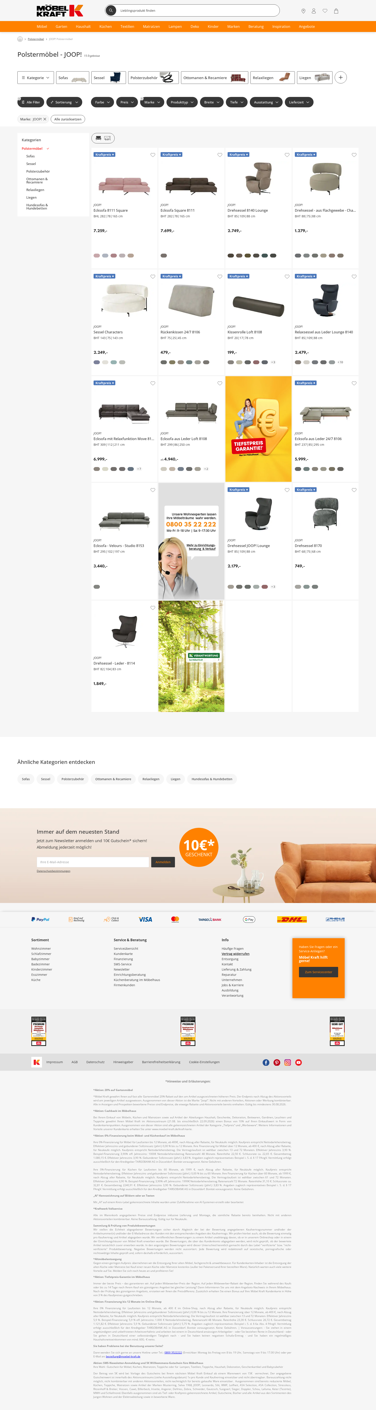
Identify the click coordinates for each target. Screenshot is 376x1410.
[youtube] (298, 1062)
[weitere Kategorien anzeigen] (341, 77)
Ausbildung (230, 990)
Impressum (54, 1062)
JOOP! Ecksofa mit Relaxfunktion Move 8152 (122, 378)
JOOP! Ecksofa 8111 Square (111, 149)
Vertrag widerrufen (236, 954)
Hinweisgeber (123, 1062)
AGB (75, 1062)
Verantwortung (232, 995)
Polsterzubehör (144, 77)
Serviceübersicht (126, 948)
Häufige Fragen (233, 948)
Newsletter (122, 969)
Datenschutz (95, 1062)
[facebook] (266, 1062)
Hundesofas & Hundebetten (37, 206)
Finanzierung (123, 959)
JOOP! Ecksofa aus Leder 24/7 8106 (318, 378)
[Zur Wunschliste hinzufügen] (153, 155)
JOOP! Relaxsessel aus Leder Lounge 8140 (323, 271)
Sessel (99, 77)
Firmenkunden (124, 985)
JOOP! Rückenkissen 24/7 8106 (180, 271)
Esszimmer (39, 975)
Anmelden (163, 862)
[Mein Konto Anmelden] (314, 10)
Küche (35, 980)
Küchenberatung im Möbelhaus (137, 980)
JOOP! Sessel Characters (108, 271)
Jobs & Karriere (233, 985)
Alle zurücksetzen (67, 119)
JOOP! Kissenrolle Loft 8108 (245, 271)
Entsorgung (230, 959)
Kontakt (227, 964)
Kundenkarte (123, 954)
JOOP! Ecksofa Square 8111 (178, 149)
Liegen (305, 77)
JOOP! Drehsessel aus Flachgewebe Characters (325, 151)
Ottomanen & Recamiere (205, 77)
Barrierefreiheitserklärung (161, 1062)
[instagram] (287, 1062)
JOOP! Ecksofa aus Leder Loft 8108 (183, 378)
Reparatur (229, 975)
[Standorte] (303, 10)
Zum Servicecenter (318, 972)
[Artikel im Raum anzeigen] (103, 138)
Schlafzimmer (41, 954)
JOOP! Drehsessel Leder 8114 (112, 602)
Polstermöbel (32, 148)
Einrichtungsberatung (130, 975)
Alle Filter (29, 101)
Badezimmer (40, 964)
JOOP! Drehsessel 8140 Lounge (247, 149)
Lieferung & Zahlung (237, 969)
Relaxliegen (263, 77)
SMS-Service (123, 964)
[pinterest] (277, 1062)
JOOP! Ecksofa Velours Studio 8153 (116, 484)
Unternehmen (232, 980)
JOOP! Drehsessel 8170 (309, 484)
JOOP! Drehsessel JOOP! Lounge (248, 484)
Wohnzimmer (41, 948)
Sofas (63, 77)
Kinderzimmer (41, 969)
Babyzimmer (40, 959)
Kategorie (35, 77)
